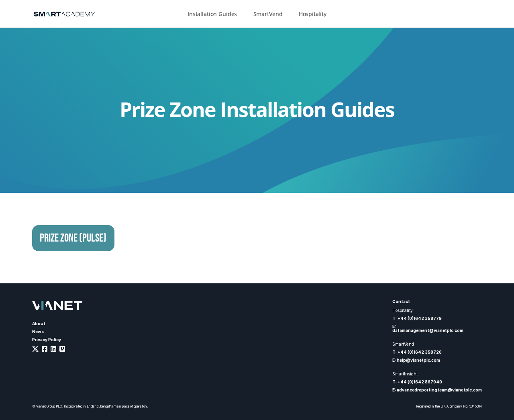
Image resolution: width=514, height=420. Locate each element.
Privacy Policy (46, 339)
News (38, 331)
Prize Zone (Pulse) (73, 238)
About (38, 323)
